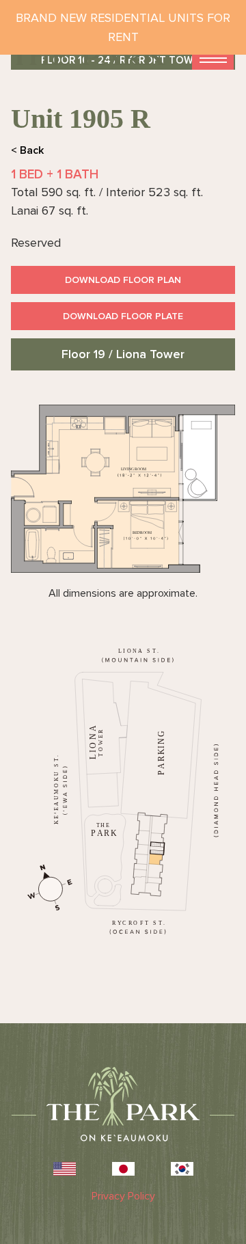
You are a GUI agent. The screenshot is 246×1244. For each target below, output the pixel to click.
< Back (27, 150)
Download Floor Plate (123, 316)
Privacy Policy (123, 1196)
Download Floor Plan (123, 280)
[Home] (88, 56)
